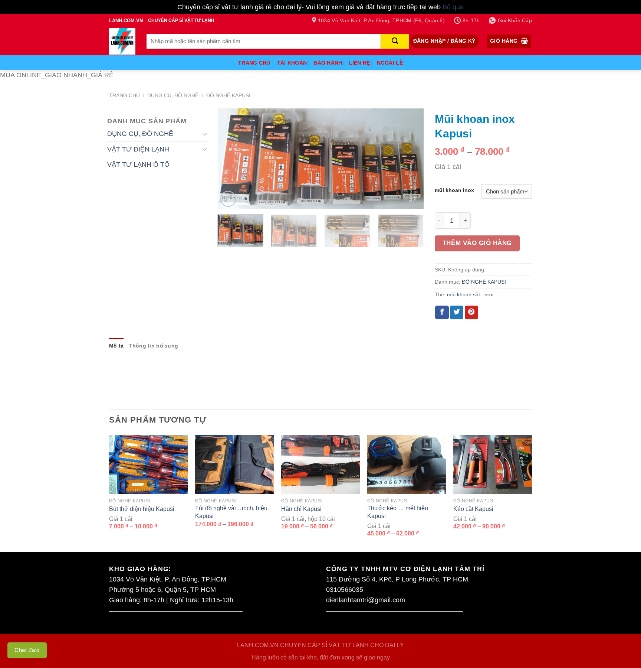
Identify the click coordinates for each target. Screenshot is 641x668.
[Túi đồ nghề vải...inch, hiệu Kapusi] (234, 464)
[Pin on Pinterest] (471, 312)
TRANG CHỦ (254, 63)
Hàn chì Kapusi (301, 509)
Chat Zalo (27, 650)
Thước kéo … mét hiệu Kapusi (397, 512)
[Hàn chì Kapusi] (320, 464)
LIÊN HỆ (359, 63)
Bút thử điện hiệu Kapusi (141, 509)
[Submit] (395, 41)
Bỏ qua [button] (453, 7)
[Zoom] (228, 199)
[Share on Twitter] (456, 312)
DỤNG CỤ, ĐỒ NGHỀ (172, 95)
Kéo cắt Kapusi (473, 509)
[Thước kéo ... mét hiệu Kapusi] (406, 464)
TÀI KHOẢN (292, 63)
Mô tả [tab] (116, 346)
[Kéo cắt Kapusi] (492, 464)
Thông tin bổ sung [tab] (153, 346)
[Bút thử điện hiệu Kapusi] (148, 464)
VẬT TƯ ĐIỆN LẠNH (138, 149)
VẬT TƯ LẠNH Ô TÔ (138, 164)
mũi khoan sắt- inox (470, 294)
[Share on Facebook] (441, 312)
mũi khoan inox (454, 190)
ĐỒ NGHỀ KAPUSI (228, 95)
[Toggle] (204, 134)
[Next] (410, 159)
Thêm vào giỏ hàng (477, 243)
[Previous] (231, 159)
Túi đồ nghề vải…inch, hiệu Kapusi (231, 512)
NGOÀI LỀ (390, 63)
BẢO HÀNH (327, 63)
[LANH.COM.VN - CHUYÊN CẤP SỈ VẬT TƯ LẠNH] (122, 41)
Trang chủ (124, 95)
